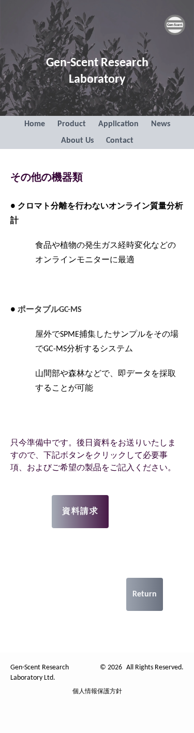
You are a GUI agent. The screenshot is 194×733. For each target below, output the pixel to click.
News (160, 124)
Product (71, 124)
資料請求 (80, 511)
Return (144, 594)
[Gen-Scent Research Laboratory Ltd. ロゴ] (175, 24)
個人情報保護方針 (97, 692)
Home (34, 124)
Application (118, 124)
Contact (119, 141)
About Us (77, 141)
